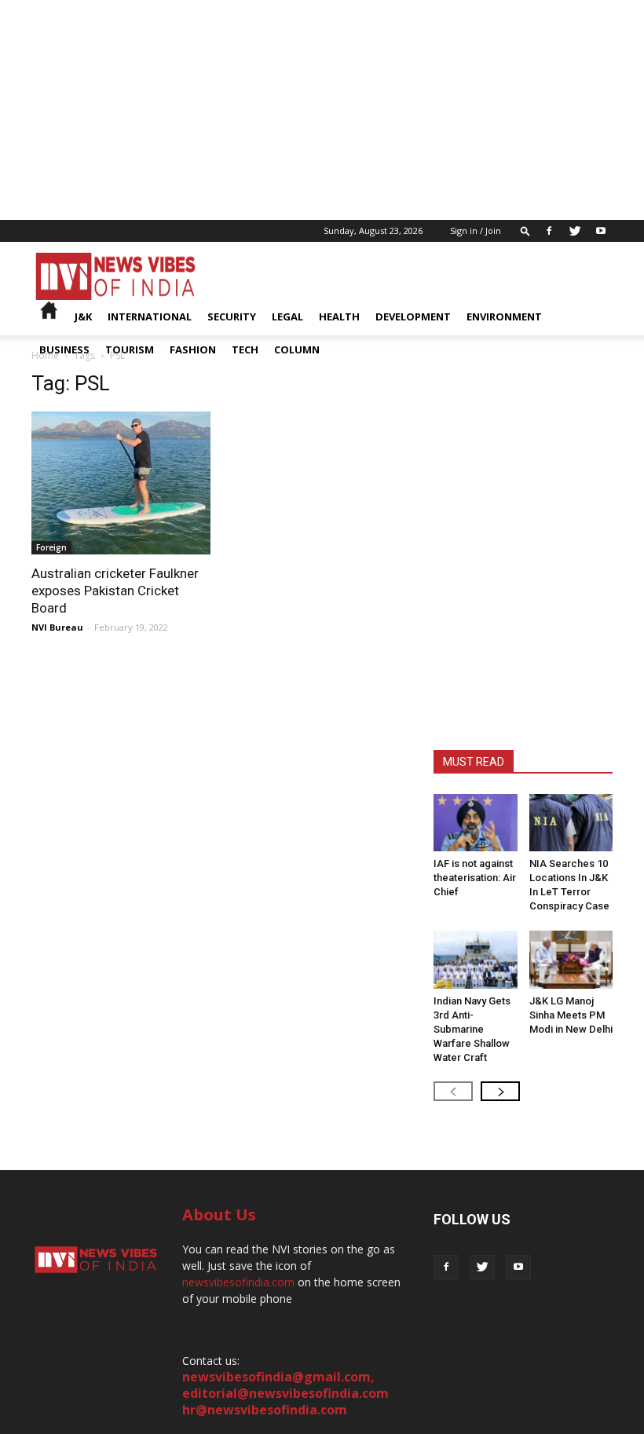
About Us (219, 1214)
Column (297, 349)
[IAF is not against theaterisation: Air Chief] (476, 822)
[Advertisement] (322, 110)
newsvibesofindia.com (238, 1282)
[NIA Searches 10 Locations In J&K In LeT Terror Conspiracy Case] (571, 822)
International (150, 316)
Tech (245, 349)
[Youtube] (601, 231)
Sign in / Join (475, 230)
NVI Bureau (57, 627)
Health (339, 316)
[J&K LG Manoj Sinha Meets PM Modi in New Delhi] (571, 959)
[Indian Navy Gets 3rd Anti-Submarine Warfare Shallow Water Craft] (476, 959)
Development (413, 316)
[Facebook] (549, 231)
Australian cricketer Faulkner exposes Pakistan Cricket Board (115, 590)
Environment (504, 316)
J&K (83, 316)
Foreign (51, 547)
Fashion (193, 349)
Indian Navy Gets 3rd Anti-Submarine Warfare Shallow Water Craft (472, 1029)
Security (231, 316)
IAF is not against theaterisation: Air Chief (475, 878)
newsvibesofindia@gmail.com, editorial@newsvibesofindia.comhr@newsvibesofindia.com (285, 1393)
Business (64, 349)
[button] (525, 230)
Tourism (129, 349)
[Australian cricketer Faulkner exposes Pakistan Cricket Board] (120, 483)
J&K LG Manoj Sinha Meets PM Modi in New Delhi (571, 1015)
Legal (287, 316)
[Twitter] (575, 231)
